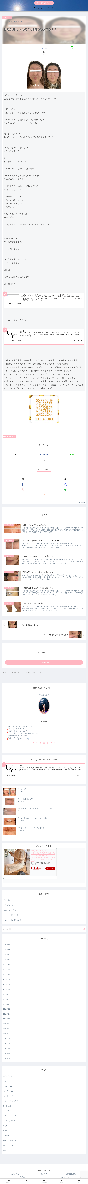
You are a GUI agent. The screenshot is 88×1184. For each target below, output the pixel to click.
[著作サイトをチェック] (23, 479)
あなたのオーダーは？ (10, 910)
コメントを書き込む (44, 662)
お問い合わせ (15, 1174)
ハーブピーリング (10, 436)
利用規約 (23, 1177)
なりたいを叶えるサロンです (13, 920)
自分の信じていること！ (11, 905)
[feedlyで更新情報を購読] (65, 489)
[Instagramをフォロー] (65, 484)
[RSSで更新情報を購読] (44, 495)
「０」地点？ (7, 900)
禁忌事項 (44, 1174)
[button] (44, 53)
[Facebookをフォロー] (23, 484)
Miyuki (44, 721)
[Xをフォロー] (65, 479)
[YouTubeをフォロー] (23, 489)
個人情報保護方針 (72, 1174)
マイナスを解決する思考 (11, 915)
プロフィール (65, 1177)
